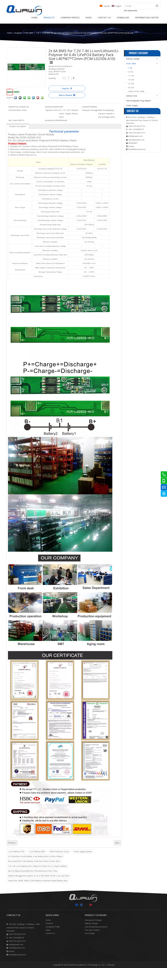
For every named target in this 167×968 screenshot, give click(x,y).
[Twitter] (86, 905)
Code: (84, 107)
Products (49, 923)
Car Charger (90, 933)
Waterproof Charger (93, 920)
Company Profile (53, 926)
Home (48, 920)
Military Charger (91, 923)
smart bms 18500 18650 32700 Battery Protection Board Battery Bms (38, 880)
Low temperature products (96, 926)
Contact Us (50, 933)
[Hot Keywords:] (157, 6)
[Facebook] (76, 905)
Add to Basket (65, 95)
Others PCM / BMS (136, 91)
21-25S (131, 83)
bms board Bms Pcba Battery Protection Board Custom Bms (34, 861)
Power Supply (132, 105)
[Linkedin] (81, 905)
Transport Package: (90, 110)
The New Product (92, 930)
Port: (10, 110)
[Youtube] (90, 905)
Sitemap (110, 965)
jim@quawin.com (135, 136)
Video (48, 930)
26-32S (131, 87)
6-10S (130, 72)
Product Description (17, 126)
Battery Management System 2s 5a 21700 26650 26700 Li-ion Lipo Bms (38, 875)
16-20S (131, 79)
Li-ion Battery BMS (37, 851)
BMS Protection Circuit (59, 851)
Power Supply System (83, 851)
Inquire (65, 88)
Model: (11, 107)
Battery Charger (133, 59)
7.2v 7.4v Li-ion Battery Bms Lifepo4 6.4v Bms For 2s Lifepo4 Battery (37, 866)
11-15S (131, 75)
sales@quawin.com (136, 140)
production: (50, 120)
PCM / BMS (131, 63)
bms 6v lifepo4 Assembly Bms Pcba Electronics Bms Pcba (32, 871)
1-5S (130, 68)
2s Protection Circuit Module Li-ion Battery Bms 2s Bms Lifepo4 (35, 856)
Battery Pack (131, 96)
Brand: (48, 107)
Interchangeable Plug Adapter (138, 100)
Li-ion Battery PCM (16, 851)
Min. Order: (13, 120)
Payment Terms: (52, 110)
